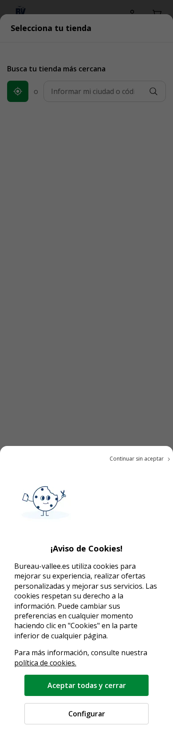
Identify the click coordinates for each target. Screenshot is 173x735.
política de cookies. (45, 663)
